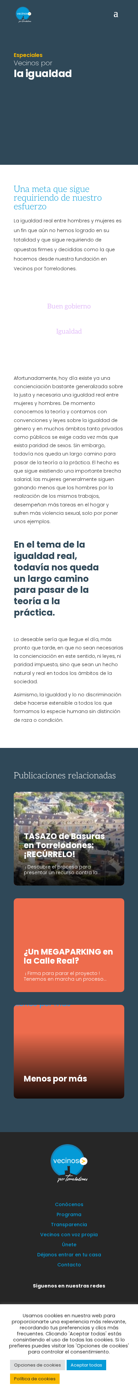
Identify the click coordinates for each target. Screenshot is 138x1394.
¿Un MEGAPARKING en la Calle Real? (68, 956)
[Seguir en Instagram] (78, 1295)
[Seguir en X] (51, 1295)
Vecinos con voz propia (69, 1235)
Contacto (69, 1265)
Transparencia (69, 1225)
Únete (69, 1245)
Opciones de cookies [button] (37, 1365)
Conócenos (69, 1205)
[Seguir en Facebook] (64, 1295)
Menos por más (55, 1078)
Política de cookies (35, 1379)
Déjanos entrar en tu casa (69, 1255)
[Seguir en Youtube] (91, 1295)
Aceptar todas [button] (86, 1365)
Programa (69, 1215)
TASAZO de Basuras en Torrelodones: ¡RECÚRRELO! (64, 845)
